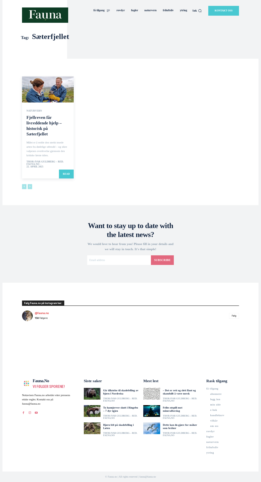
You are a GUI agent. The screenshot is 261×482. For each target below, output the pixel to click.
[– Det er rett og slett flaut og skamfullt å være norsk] (151, 394)
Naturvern (34, 111)
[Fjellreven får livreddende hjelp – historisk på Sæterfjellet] (48, 89)
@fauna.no (42, 313)
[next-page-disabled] (30, 186)
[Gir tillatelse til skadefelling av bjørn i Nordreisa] (92, 394)
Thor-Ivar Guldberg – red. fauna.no (45, 162)
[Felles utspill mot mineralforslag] (151, 411)
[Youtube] (36, 412)
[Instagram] (29, 412)
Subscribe (162, 260)
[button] (197, 11)
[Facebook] (23, 412)
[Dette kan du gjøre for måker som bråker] (151, 428)
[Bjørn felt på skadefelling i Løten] (92, 428)
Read (66, 174)
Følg (234, 315)
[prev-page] (24, 186)
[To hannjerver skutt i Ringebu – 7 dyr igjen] (92, 411)
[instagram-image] (40, 342)
